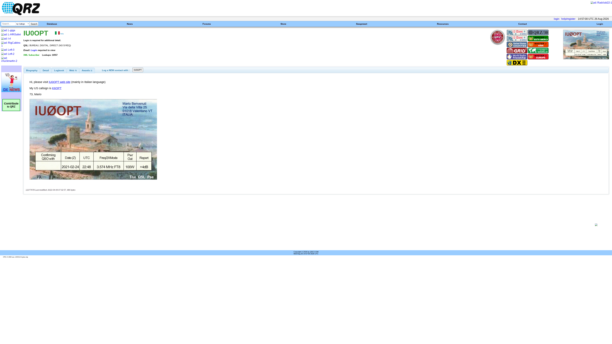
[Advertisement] (305, 224)
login (556, 19)
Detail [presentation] (46, 70)
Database (52, 24)
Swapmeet (361, 24)
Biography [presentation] (31, 70)
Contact (522, 24)
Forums (207, 24)
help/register (568, 19)
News (130, 24)
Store (283, 24)
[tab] (32, 70)
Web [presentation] (73, 70)
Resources (443, 24)
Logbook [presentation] (59, 70)
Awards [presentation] (87, 70)
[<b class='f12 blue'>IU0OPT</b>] (586, 58)
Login (600, 24)
